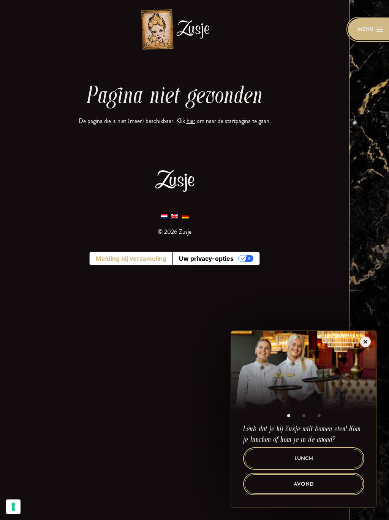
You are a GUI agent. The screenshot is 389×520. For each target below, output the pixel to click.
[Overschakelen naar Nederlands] (164, 216)
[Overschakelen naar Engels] (174, 216)
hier (191, 120)
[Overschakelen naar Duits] (185, 216)
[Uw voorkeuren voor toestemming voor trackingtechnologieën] (13, 506)
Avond (304, 484)
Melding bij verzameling (131, 258)
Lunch (303, 459)
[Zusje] (174, 29)
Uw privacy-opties (206, 258)
